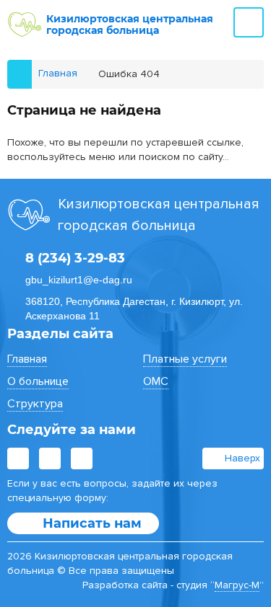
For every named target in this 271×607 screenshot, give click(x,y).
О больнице (38, 381)
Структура (35, 403)
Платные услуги (185, 359)
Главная (27, 359)
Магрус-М (237, 585)
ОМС (155, 381)
